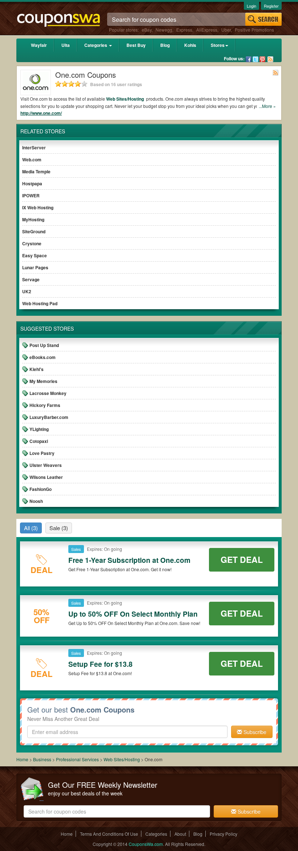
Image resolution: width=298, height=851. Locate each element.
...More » (267, 106)
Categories (96, 45)
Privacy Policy (223, 834)
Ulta (65, 45)
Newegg (164, 30)
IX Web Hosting (37, 207)
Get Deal (242, 559)
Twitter (255, 59)
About (180, 834)
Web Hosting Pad (39, 303)
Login (251, 6)
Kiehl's (36, 369)
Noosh (36, 501)
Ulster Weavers (45, 465)
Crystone (31, 243)
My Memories (43, 381)
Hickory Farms (44, 405)
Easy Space (34, 255)
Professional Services (78, 759)
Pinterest (262, 59)
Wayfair (39, 45)
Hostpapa (32, 183)
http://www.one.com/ (41, 113)
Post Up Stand (44, 345)
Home (22, 759)
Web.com (31, 159)
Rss (270, 59)
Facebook (248, 59)
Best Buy (136, 45)
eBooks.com (42, 357)
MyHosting (33, 219)
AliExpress (206, 30)
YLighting (39, 429)
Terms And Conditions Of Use (109, 834)
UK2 (26, 291)
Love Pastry (42, 453)
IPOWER (31, 195)
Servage (31, 279)
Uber (226, 30)
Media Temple (36, 171)
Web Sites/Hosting (125, 99)
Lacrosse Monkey (48, 393)
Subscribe (254, 731)
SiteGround (33, 231)
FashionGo (40, 489)
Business (42, 759)
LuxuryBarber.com (48, 417)
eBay (147, 30)
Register (271, 6)
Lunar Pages (35, 267)
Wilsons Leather (46, 477)
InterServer (34, 147)
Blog (165, 45)
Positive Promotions (254, 30)
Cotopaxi (38, 441)
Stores (218, 45)
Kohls (190, 45)
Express (184, 30)
